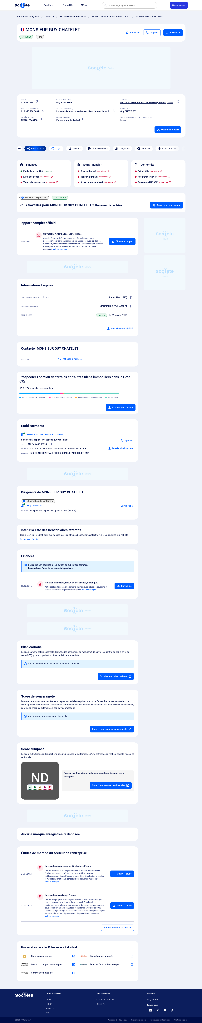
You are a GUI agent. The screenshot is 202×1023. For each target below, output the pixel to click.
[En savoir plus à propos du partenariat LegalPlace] (73, 956)
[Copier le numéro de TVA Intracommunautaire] (41, 119)
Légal (58, 148)
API (47, 1013)
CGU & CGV (123, 1020)
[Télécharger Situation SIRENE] (131, 315)
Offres (84, 5)
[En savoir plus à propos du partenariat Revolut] (73, 964)
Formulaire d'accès (28, 539)
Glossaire (100, 1004)
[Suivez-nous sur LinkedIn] (150, 1010)
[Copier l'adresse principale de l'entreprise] (178, 101)
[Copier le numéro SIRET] (43, 110)
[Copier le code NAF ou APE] (114, 110)
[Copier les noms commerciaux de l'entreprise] (131, 306)
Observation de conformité (40, 501)
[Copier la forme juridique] (83, 119)
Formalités (68, 5)
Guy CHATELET (128, 111)
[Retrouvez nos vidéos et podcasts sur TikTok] (172, 1010)
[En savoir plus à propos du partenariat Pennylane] (132, 964)
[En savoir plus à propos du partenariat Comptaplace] (73, 972)
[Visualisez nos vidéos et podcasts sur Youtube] (165, 1010)
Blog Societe (152, 999)
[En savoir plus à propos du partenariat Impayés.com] (132, 956)
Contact (77, 148)
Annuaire (50, 1008)
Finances (145, 148)
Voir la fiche (127, 506)
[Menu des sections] (19, 148)
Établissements (100, 148)
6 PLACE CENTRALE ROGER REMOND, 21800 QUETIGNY (148, 102)
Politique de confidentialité (160, 1020)
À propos (111, 1020)
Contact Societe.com (105, 999)
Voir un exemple (60, 249)
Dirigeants (125, 148)
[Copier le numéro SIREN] (37, 101)
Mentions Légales (180, 1020)
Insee (123, 120)
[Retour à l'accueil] (24, 995)
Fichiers (49, 1004)
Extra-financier (169, 148)
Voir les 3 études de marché (117, 927)
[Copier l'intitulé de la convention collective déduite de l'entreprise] (131, 297)
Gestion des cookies (138, 1020)
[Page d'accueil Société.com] (22, 5)
